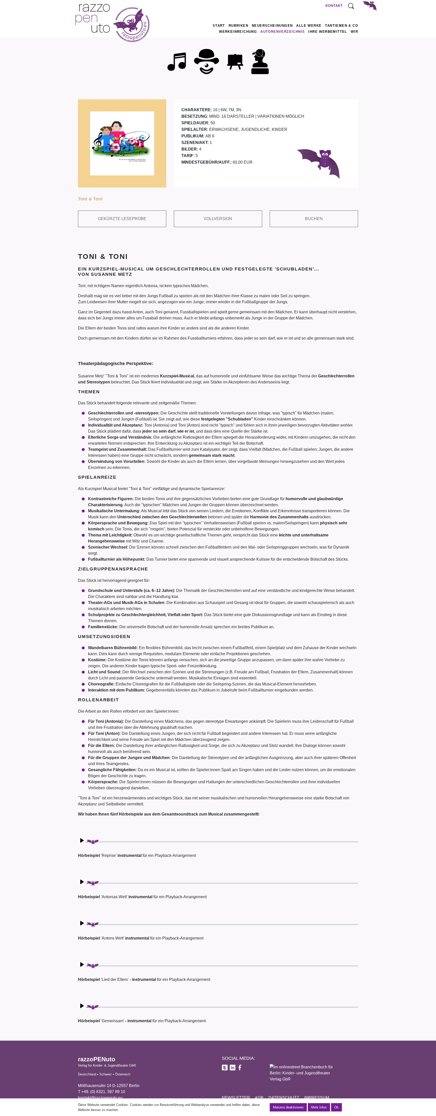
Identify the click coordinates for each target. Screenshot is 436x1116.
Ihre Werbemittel (327, 32)
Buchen (314, 219)
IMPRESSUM (316, 1098)
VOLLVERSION (218, 219)
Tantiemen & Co (341, 25)
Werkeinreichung (238, 32)
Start (219, 25)
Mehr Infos (319, 1107)
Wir (354, 32)
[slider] (222, 841)
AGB (259, 1098)
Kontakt (334, 6)
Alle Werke (308, 25)
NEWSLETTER (236, 1098)
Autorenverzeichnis (282, 32)
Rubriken (238, 25)
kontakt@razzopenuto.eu (100, 1098)
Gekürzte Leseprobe (122, 219)
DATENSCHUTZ (283, 1098)
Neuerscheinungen (272, 25)
